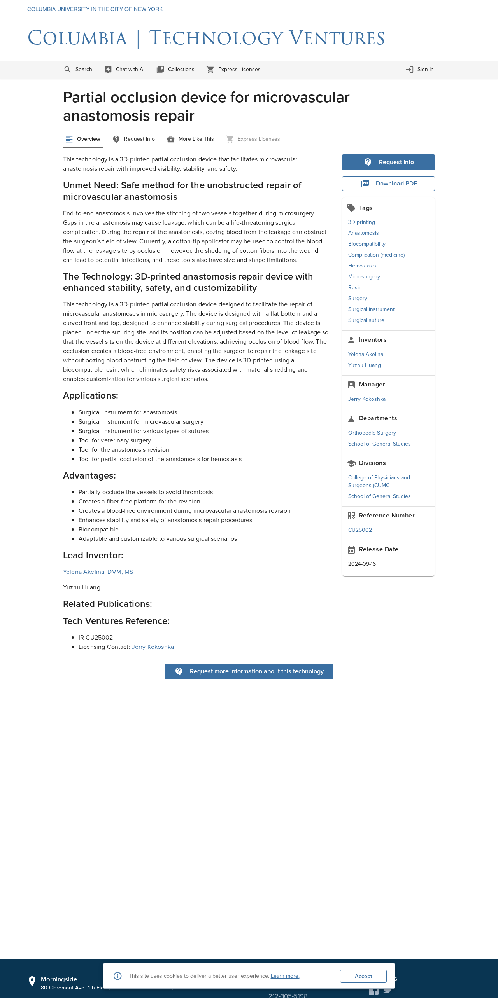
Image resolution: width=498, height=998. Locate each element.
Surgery (357, 298)
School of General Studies (379, 443)
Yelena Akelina (365, 354)
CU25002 (360, 530)
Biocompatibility (367, 244)
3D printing (361, 222)
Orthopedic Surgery (372, 433)
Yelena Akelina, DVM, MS (98, 571)
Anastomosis (363, 233)
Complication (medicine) (376, 255)
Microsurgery (364, 276)
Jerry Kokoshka (367, 399)
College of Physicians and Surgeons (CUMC (379, 481)
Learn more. (285, 976)
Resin (355, 287)
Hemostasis (362, 265)
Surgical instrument (371, 309)
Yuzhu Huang (364, 365)
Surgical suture (366, 320)
